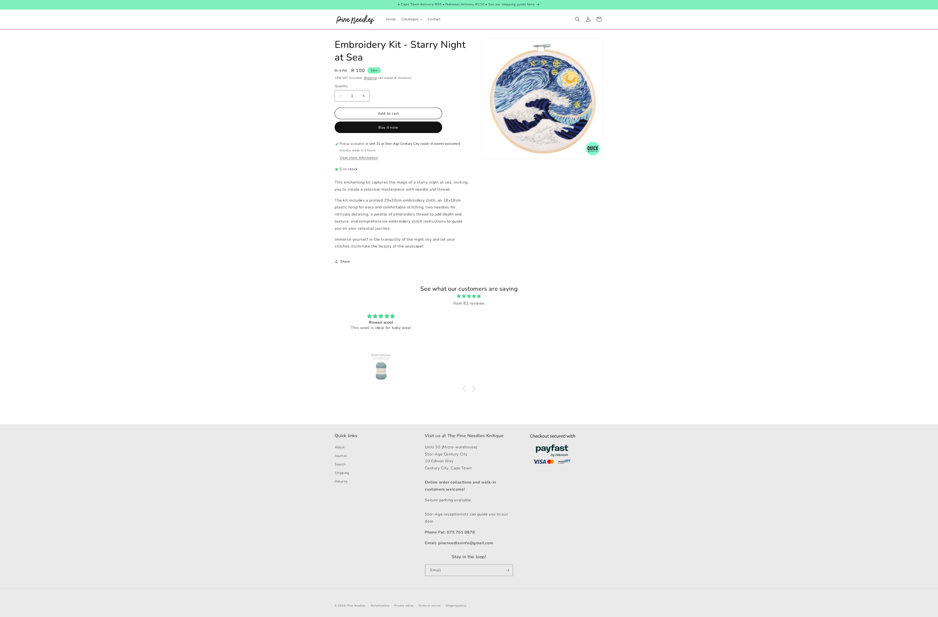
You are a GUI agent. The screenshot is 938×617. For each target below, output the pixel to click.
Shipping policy (456, 605)
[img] (469, 296)
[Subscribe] (507, 570)
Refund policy (380, 605)
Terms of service (429, 605)
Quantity (341, 86)
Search (340, 464)
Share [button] (345, 261)
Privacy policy (404, 605)
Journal (341, 455)
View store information (359, 157)
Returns (341, 481)
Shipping (370, 78)
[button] (412, 19)
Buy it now (388, 127)
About (340, 447)
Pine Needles (356, 605)
